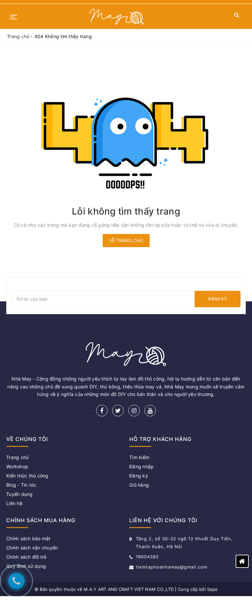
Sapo (212, 589)
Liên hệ (14, 503)
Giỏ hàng (139, 485)
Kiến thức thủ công (27, 475)
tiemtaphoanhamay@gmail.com (171, 566)
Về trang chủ (126, 240)
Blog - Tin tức (21, 485)
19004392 (147, 556)
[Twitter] (118, 410)
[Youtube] (150, 410)
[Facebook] (102, 410)
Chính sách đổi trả (26, 557)
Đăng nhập (141, 466)
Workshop (17, 466)
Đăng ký (217, 298)
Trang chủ (17, 457)
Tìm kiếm (139, 457)
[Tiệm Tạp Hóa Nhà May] (117, 16)
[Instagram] (134, 410)
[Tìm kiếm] (236, 16)
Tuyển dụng (19, 494)
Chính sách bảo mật (28, 538)
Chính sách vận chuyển (32, 547)
